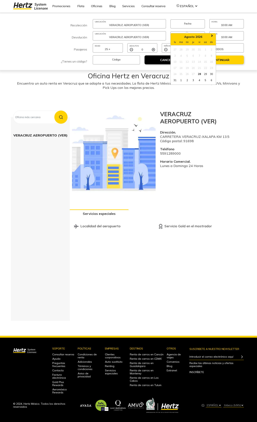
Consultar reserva (153, 6)
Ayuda (56, 358)
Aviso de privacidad (84, 375)
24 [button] (174, 74)
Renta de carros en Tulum (145, 385)
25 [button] (180, 74)
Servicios (128, 6)
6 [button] (193, 55)
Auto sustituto (113, 361)
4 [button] (181, 55)
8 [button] (205, 55)
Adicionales (85, 361)
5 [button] (187, 55)
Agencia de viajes (174, 356)
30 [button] (193, 49)
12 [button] (187, 61)
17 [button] (174, 67)
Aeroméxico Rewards (59, 391)
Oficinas (96, 6)
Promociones (61, 6)
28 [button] (180, 49)
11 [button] (180, 61)
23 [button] (211, 67)
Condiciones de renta (87, 356)
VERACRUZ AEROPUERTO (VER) (40, 135)
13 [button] (193, 61)
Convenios (173, 361)
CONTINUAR (220, 60)
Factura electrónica (59, 376)
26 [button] (187, 74)
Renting (109, 366)
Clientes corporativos (113, 356)
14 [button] (199, 61)
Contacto (58, 370)
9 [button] (211, 55)
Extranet (172, 370)
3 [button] (175, 55)
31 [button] (199, 49)
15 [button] (205, 61)
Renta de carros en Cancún (146, 354)
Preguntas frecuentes (58, 365)
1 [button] (205, 49)
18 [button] (180, 67)
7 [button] (199, 55)
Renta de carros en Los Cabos (144, 379)
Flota (80, 6)
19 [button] (187, 67)
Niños (167, 46)
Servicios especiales (99, 213)
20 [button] (193, 67)
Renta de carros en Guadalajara (142, 365)
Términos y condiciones (85, 368)
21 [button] (199, 67)
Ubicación (100, 22)
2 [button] (211, 49)
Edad (97, 46)
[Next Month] (212, 37)
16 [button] (211, 61)
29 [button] (187, 49)
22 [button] (205, 67)
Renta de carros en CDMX (146, 358)
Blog (112, 6)
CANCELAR (168, 60)
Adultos (134, 46)
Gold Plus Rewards (58, 384)
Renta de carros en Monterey (142, 372)
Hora (214, 22)
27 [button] (174, 49)
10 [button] (174, 61)
